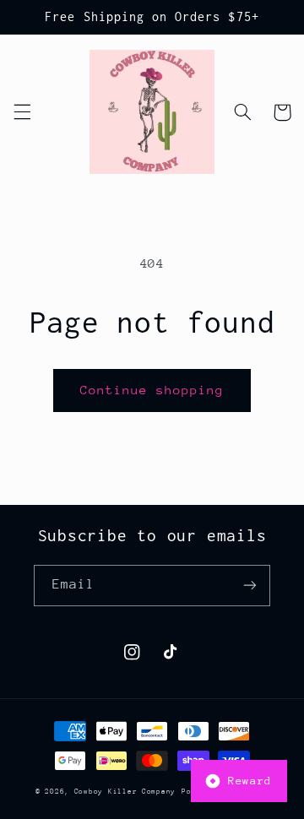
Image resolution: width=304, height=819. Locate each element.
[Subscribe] (250, 585)
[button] (22, 112)
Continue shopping (152, 389)
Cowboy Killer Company (125, 791)
